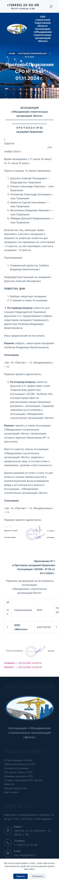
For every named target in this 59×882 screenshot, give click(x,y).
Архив (12, 53)
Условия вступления (16, 768)
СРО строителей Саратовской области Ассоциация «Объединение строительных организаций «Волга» (42, 28)
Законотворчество (15, 788)
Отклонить (37, 876)
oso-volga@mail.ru (24, 855)
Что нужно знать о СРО (18, 772)
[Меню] (51, 6)
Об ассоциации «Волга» (18, 760)
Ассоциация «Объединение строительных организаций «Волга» (29, 732)
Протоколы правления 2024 (32, 53)
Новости (9, 784)
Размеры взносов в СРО (18, 776)
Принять (20, 876)
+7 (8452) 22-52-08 (26, 844)
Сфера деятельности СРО (19, 764)
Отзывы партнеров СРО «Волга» (23, 780)
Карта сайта (11, 792)
